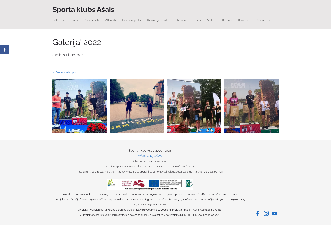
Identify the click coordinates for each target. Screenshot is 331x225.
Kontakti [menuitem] (243, 20)
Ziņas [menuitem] (74, 20)
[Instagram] (266, 213)
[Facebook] (258, 213)
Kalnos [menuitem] (227, 20)
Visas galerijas (66, 72)
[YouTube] (275, 213)
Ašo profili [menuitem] (91, 20)
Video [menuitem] (211, 20)
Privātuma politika (150, 156)
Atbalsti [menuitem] (110, 20)
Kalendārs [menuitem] (263, 20)
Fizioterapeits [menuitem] (131, 20)
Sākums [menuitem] (58, 20)
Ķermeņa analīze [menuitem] (159, 20)
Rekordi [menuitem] (182, 20)
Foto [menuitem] (197, 20)
